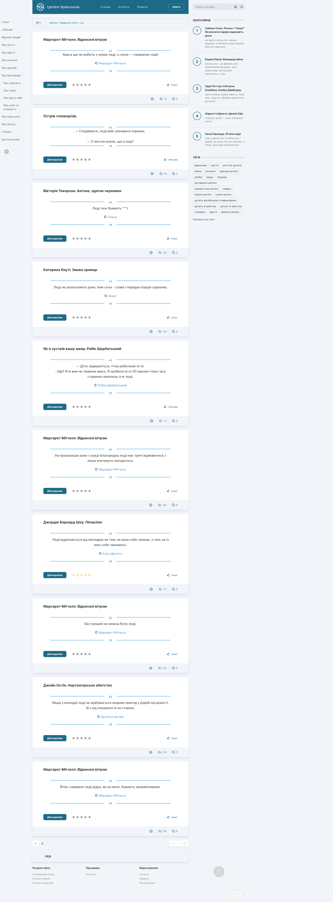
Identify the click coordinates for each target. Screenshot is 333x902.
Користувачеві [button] (148, 867)
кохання (210, 171)
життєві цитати (232, 165)
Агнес (112, 296)
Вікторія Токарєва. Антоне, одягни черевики (82, 191)
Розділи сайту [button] (41, 867)
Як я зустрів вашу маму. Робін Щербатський (82, 349)
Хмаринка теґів (68, 22)
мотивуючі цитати (205, 182)
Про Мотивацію (11, 75)
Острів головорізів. (60, 116)
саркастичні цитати (206, 188)
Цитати (53, 22)
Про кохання (9, 60)
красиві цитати (229, 171)
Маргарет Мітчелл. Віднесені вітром (75, 39)
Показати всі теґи (204, 219)
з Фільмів (7, 29)
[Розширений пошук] (235, 7)
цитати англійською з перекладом (215, 200)
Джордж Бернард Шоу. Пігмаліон (72, 522)
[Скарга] (153, 99)
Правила (142, 6)
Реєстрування (147, 883)
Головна (105, 6)
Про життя (8, 44)
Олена (112, 217)
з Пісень (6, 131)
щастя (213, 211)
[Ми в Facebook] (6, 151)
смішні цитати (202, 194)
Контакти (123, 6)
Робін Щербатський (112, 385)
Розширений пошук (43, 874)
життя (215, 165)
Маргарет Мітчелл (112, 63)
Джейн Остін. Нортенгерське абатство (77, 685)
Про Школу (8, 124)
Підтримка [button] (92, 867)
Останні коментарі (42, 883)
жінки (197, 171)
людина (222, 177)
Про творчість (12, 83)
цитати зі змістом (205, 206)
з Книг (5, 21)
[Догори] (218, 871)
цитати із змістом (231, 206)
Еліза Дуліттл (112, 553)
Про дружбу (9, 67)
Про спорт (9, 90)
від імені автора (112, 716)
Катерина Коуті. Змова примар (70, 270)
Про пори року (11, 116)
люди (209, 177)
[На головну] (39, 22)
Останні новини (41, 878)
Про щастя (8, 52)
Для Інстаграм (10, 139)
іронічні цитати (230, 211)
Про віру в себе (12, 97)
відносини (200, 165)
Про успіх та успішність (11, 107)
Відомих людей (11, 37)
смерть (227, 188)
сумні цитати (223, 194)
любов (198, 177)
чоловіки (199, 211)
